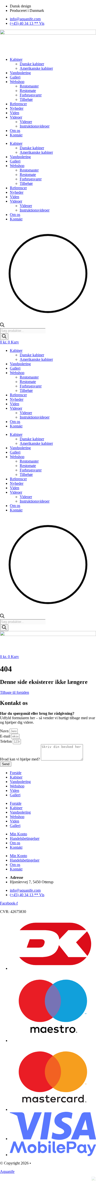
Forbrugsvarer (31, 95)
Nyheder (16, 108)
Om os (15, 130)
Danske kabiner (32, 64)
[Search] (4, 336)
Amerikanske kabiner (36, 68)
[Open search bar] (2, 326)
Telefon (6, 741)
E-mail (5, 736)
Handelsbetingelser (24, 838)
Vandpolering (20, 73)
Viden (14, 113)
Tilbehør (26, 99)
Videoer (16, 117)
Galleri (15, 77)
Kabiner (16, 59)
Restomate (28, 90)
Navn (5, 731)
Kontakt (16, 135)
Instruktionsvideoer (34, 126)
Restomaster (29, 86)
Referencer (18, 104)
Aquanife (7, 1171)
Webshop (17, 82)
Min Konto (18, 834)
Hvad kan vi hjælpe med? (20, 759)
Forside (15, 773)
